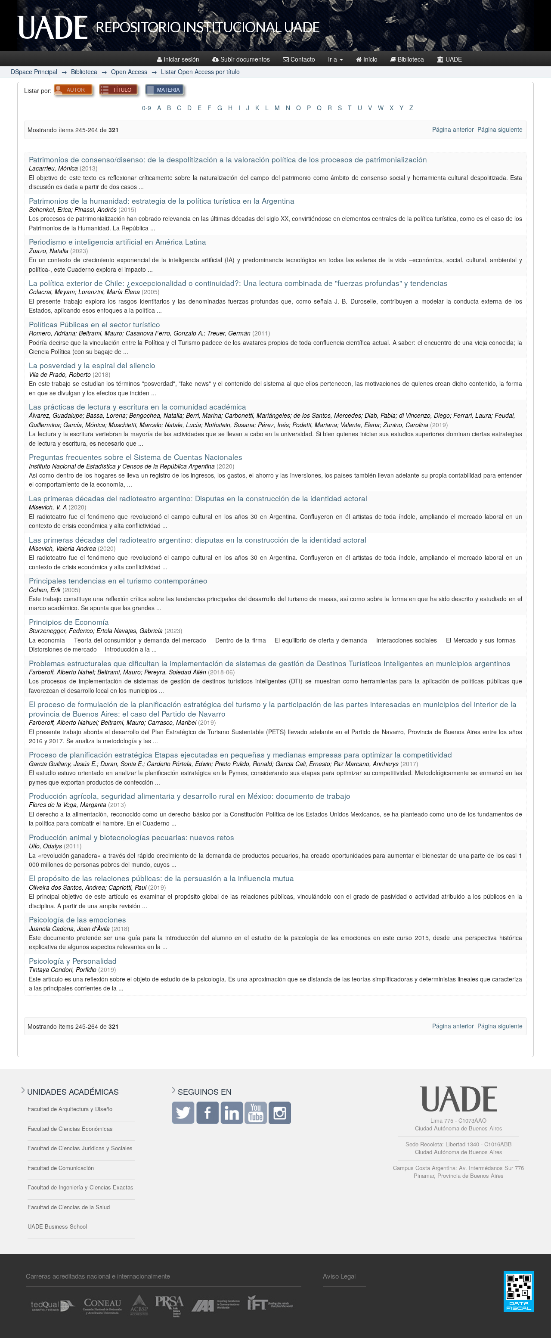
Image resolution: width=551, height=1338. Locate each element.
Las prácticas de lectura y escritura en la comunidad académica (137, 406)
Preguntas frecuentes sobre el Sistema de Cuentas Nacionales (135, 456)
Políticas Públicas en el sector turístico (94, 324)
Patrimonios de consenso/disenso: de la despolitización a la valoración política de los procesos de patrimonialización (228, 159)
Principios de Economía (69, 621)
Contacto (303, 59)
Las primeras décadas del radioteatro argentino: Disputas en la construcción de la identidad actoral (198, 498)
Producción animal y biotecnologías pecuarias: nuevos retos (131, 837)
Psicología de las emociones (77, 919)
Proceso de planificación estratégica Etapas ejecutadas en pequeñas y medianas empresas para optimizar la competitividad (240, 754)
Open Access (129, 71)
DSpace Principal (34, 71)
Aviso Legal (339, 1275)
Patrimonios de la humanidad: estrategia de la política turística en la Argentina (161, 200)
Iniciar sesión (181, 59)
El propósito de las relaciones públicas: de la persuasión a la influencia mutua (161, 877)
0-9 (146, 107)
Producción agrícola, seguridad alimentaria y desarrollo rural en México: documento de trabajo (189, 795)
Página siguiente (500, 129)
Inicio (370, 59)
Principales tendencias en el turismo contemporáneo (118, 580)
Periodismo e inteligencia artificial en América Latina (117, 241)
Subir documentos (245, 59)
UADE (454, 59)
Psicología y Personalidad (73, 960)
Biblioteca (411, 59)
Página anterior (453, 129)
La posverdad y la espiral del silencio (92, 365)
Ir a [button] (333, 59)
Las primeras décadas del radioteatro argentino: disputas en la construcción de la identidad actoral (197, 539)
